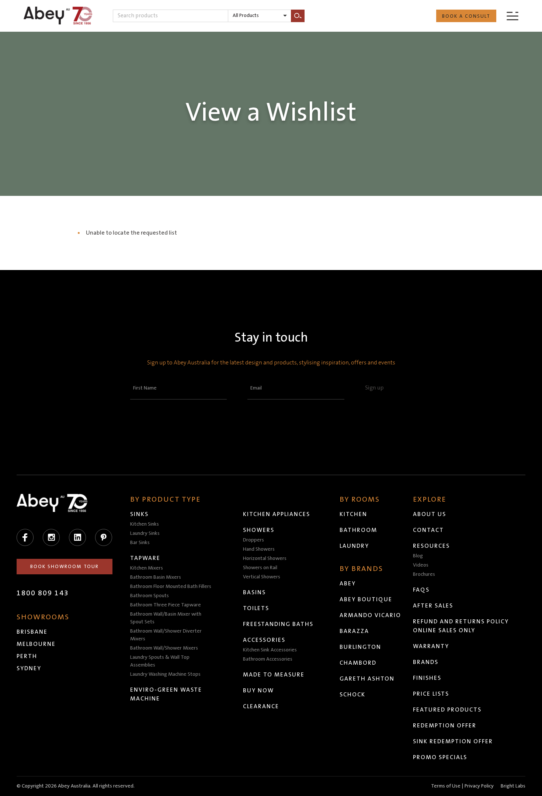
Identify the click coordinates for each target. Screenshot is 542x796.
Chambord (358, 663)
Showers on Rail (260, 568)
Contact (428, 530)
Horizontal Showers (264, 558)
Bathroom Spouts (149, 596)
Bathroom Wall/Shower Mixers (164, 648)
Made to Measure (274, 674)
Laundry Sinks (145, 533)
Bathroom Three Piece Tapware (165, 605)
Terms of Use (446, 786)
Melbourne (36, 644)
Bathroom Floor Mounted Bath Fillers (170, 586)
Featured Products (447, 709)
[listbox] (259, 16)
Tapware (145, 558)
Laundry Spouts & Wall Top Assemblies (160, 661)
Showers (258, 530)
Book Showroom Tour (64, 566)
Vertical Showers (261, 577)
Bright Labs (513, 786)
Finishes (427, 678)
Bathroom (358, 530)
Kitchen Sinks (144, 524)
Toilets (256, 608)
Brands (425, 662)
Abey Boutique (366, 599)
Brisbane (32, 632)
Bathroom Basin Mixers (155, 577)
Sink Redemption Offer (453, 741)
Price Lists (431, 694)
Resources (431, 546)
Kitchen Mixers (146, 568)
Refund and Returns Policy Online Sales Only (461, 626)
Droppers (253, 540)
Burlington (360, 647)
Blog (418, 556)
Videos (420, 565)
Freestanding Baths (278, 624)
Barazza (354, 631)
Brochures (424, 574)
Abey (348, 583)
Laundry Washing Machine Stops (165, 674)
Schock (352, 694)
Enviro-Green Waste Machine (166, 694)
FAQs (421, 589)
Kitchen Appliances (276, 514)
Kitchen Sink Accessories (270, 650)
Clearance (261, 706)
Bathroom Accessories (267, 659)
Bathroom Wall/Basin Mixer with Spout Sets (165, 618)
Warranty (431, 646)
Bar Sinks (140, 543)
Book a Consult (466, 16)
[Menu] (512, 15)
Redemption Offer (444, 725)
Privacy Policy (479, 786)
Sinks (139, 514)
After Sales (433, 605)
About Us (429, 514)
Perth (27, 656)
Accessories (264, 640)
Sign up (374, 387)
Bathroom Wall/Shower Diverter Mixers (166, 635)
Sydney (29, 668)
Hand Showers (259, 549)
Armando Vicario (370, 615)
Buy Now (258, 690)
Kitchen (353, 514)
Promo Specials (440, 757)
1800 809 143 (43, 593)
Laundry (354, 546)
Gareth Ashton (367, 678)
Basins (254, 592)
